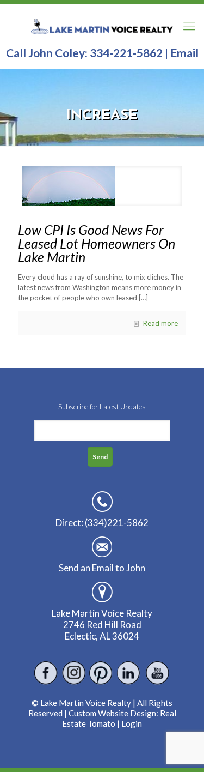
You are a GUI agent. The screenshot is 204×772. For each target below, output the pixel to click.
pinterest (101, 673)
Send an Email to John (102, 568)
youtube (157, 673)
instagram (73, 673)
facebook (46, 673)
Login (131, 723)
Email (184, 52)
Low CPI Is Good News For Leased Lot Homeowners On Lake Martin (96, 243)
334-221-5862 (126, 52)
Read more (160, 323)
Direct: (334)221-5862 (102, 522)
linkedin (129, 673)
